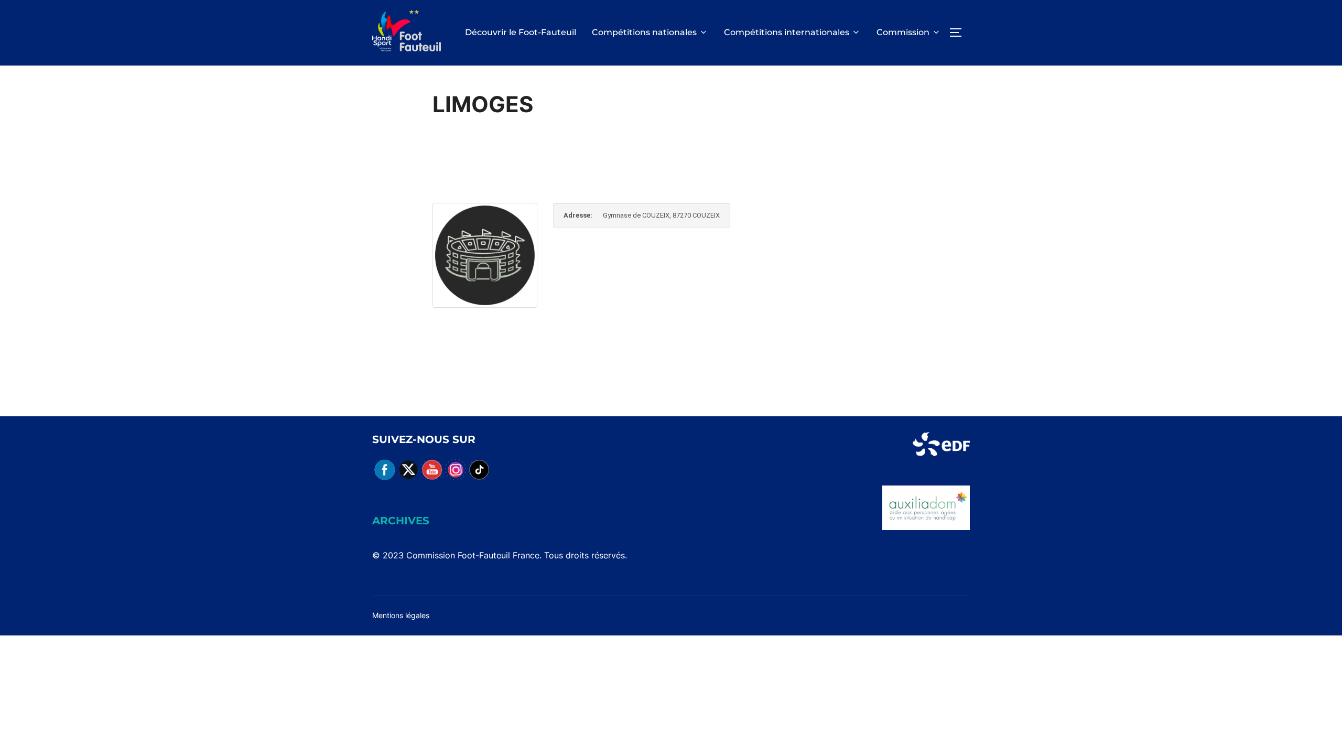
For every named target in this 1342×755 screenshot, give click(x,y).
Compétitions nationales (644, 32)
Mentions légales (400, 615)
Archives (400, 520)
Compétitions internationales (786, 32)
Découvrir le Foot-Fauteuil (520, 32)
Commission (902, 32)
